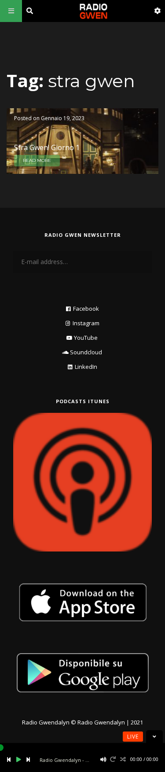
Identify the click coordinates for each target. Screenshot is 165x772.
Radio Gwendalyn (46, 722)
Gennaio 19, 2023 (62, 118)
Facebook (86, 308)
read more (37, 160)
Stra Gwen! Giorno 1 (47, 147)
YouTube (86, 338)
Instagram (86, 323)
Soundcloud (86, 352)
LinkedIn (86, 367)
